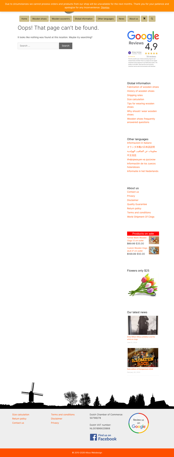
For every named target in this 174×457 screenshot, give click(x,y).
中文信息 (131, 155)
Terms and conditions (139, 212)
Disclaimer (132, 200)
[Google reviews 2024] (143, 67)
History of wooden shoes (140, 91)
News (121, 18)
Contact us (133, 191)
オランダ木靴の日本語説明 (141, 147)
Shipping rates (135, 95)
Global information (84, 18)
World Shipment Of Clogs (140, 216)
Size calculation (135, 99)
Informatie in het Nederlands (142, 171)
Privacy (131, 196)
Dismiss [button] (105, 7)
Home (24, 18)
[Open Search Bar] (151, 19)
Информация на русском (141, 159)
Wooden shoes (39, 18)
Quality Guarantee (137, 204)
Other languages (106, 18)
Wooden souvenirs (61, 18)
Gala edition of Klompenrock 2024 (140, 369)
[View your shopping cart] (144, 19)
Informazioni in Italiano (139, 142)
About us (133, 18)
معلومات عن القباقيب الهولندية (142, 151)
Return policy (134, 208)
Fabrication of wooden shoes (143, 87)
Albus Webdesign (93, 452)
